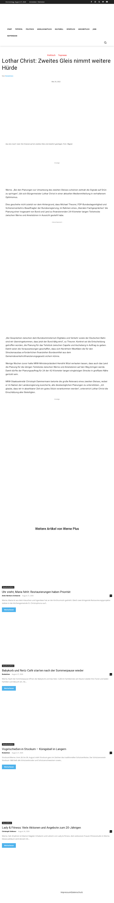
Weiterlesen (9, 610)
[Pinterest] (38, 151)
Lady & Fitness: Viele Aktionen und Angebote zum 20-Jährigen (41, 827)
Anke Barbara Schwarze (11, 596)
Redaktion (9, 76)
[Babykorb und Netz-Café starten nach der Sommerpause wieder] (57, 639)
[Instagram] (95, 2)
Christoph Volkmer (9, 831)
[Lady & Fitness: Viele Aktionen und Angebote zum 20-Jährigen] (57, 796)
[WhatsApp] (44, 151)
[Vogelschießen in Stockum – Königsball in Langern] (57, 718)
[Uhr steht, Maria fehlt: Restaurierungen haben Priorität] (57, 560)
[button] (105, 42)
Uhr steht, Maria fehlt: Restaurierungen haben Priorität (36, 592)
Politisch (51, 55)
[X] (99, 2)
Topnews (62, 55)
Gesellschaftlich (8, 587)
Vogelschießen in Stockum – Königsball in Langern (34, 749)
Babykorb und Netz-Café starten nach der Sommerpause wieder (43, 670)
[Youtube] (106, 2)
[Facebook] (91, 2)
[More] (51, 151)
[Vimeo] (103, 2)
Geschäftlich (7, 823)
